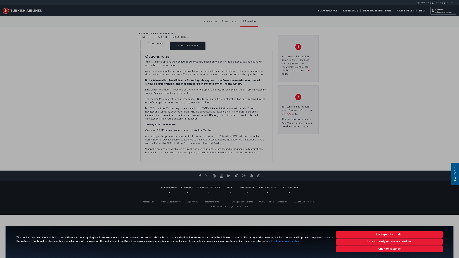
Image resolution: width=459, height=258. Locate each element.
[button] (389, 248)
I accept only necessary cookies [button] (389, 241)
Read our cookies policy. (285, 241)
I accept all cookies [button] (389, 234)
